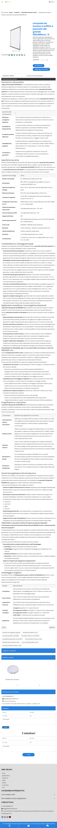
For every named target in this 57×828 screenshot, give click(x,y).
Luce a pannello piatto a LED (30, 642)
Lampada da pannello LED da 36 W (12, 639)
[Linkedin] (5, 817)
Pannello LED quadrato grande (11, 632)
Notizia (4, 783)
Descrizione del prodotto (10, 79)
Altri (3, 787)
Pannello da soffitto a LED (30, 632)
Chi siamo (5, 778)
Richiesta (39, 66)
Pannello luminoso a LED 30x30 (30, 636)
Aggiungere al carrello (41, 69)
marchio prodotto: (32, 76)
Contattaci (5, 785)
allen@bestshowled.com (11, 699)
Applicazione (6, 776)
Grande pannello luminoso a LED (11, 645)
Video (3, 780)
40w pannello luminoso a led (33, 639)
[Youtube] (7, 817)
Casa (3, 773)
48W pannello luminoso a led (10, 642)
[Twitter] (10, 817)
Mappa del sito (50, 824)
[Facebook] (2, 817)
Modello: (5, 76)
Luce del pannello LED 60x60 (10, 636)
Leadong (43, 824)
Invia (5, 727)
